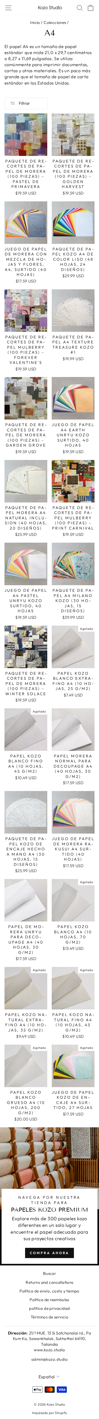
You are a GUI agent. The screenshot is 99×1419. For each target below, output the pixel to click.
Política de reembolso (49, 1299)
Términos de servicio (49, 1317)
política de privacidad (49, 1308)
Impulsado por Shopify (49, 1413)
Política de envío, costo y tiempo (49, 1291)
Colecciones (55, 22)
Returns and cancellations (49, 1282)
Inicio (35, 22)
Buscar (49, 1273)
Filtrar (24, 103)
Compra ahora (49, 1253)
